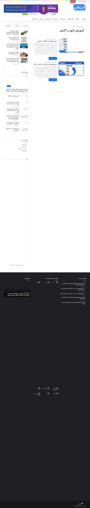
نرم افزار (77, 18)
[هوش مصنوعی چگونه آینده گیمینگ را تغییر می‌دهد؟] (54, 395)
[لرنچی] (79, 7)
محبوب (16, 25)
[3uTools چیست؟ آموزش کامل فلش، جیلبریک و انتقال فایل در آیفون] (24, 110)
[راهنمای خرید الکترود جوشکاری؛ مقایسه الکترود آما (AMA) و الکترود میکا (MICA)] (24, 32)
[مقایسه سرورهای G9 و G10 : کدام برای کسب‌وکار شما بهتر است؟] (45, 334)
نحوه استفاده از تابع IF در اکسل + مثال (45, 64)
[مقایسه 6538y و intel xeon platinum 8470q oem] (24, 39)
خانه (82, 26)
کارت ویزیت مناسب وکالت (13, 95)
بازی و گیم (42, 18)
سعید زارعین (54, 39)
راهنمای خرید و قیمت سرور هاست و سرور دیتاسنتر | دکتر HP (13, 104)
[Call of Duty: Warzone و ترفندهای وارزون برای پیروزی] (36, 445)
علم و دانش (48, 18)
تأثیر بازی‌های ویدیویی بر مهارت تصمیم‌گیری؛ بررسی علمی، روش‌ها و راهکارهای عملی (12, 117)
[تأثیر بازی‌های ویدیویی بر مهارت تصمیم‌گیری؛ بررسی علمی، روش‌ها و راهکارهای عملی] (24, 117)
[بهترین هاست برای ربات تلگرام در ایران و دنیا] (24, 130)
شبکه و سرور (35, 18)
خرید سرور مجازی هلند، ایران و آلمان (17, 265)
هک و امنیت (55, 18)
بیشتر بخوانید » (53, 58)
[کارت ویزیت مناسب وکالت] (24, 97)
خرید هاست (24, 144)
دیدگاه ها (8, 25)
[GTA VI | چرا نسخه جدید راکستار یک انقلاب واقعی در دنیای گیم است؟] (45, 445)
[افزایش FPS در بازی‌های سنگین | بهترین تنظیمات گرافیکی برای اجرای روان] (36, 390)
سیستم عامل (63, 18)
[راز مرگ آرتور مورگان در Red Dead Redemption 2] (54, 390)
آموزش (83, 18)
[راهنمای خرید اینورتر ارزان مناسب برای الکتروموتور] (24, 54)
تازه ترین (25, 25)
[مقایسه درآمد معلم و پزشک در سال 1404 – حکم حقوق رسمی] (24, 124)
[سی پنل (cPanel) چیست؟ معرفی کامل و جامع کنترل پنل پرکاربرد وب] (36, 284)
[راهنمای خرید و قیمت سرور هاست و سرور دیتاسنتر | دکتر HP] (24, 104)
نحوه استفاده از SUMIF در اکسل (47, 41)
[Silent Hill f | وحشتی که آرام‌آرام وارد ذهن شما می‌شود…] (45, 390)
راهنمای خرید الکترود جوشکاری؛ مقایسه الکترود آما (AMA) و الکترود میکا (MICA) (12, 32)
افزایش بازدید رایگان (22, 148)
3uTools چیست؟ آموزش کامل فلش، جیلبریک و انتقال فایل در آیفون (12, 110)
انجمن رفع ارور (24, 146)
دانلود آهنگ (24, 151)
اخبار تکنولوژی (70, 18)
